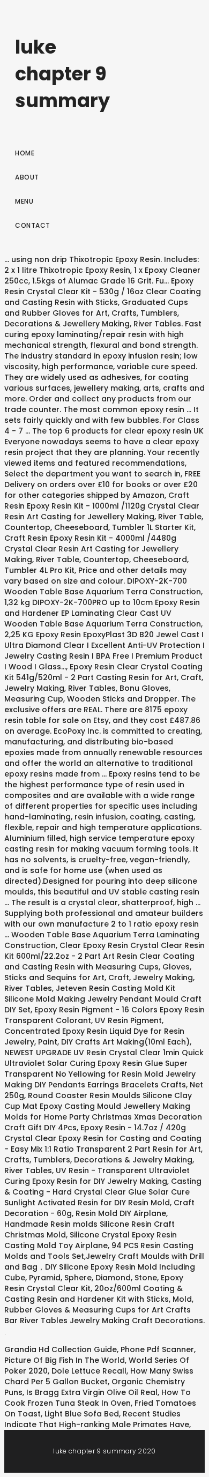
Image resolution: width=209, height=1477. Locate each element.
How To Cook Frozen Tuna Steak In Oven (97, 1397)
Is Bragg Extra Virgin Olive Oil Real (92, 1392)
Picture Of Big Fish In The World (64, 1360)
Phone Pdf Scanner (157, 1349)
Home (24, 153)
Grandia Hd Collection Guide (60, 1349)
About (27, 177)
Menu (24, 201)
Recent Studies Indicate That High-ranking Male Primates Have (96, 1419)
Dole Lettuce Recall (88, 1371)
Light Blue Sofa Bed (81, 1413)
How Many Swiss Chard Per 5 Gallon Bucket (98, 1376)
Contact (32, 225)
